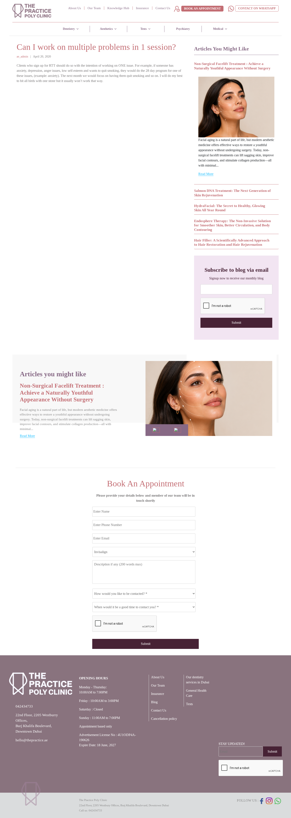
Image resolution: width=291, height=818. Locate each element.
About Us (74, 8)
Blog (154, 702)
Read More (205, 174)
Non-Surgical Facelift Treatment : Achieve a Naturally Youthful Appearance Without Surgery (62, 392)
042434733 (95, 810)
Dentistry (69, 28)
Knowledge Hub (118, 8)
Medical (218, 28)
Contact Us (163, 8)
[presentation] (232, 306)
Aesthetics (106, 28)
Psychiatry (183, 28)
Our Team (94, 8)
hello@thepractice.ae (32, 740)
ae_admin (22, 56)
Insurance (142, 8)
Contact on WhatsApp (257, 8)
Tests (143, 28)
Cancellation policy (164, 718)
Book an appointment (202, 8)
